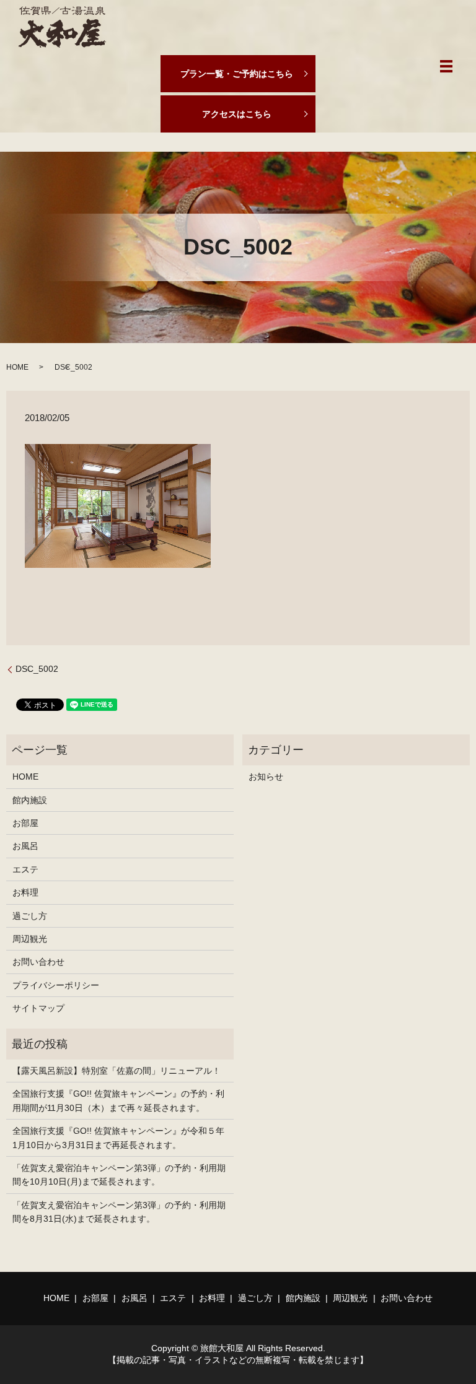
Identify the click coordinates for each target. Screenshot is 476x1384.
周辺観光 (29, 939)
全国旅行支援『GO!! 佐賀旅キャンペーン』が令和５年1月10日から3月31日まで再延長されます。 (118, 1137)
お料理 (25, 892)
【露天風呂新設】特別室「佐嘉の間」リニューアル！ (116, 1071)
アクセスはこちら (236, 114)
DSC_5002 (36, 669)
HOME (17, 367)
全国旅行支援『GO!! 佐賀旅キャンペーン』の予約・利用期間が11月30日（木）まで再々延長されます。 (118, 1100)
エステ (25, 869)
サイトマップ (38, 1008)
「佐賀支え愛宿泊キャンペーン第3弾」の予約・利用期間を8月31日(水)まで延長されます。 (119, 1212)
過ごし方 (29, 916)
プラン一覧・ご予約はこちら (236, 74)
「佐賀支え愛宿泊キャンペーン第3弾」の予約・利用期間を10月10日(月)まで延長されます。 (119, 1174)
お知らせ (266, 776)
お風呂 (25, 846)
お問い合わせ (38, 962)
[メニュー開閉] (446, 66)
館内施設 (29, 800)
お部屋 (25, 823)
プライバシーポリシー (55, 985)
